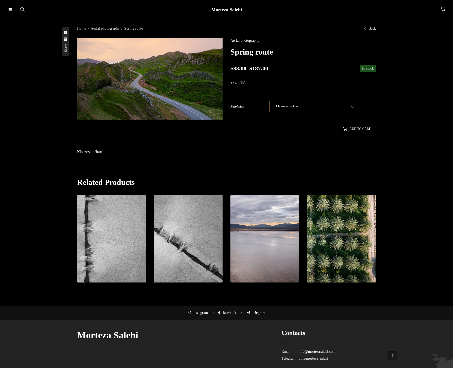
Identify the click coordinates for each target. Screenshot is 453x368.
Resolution (237, 106)
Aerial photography (105, 28)
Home (81, 28)
